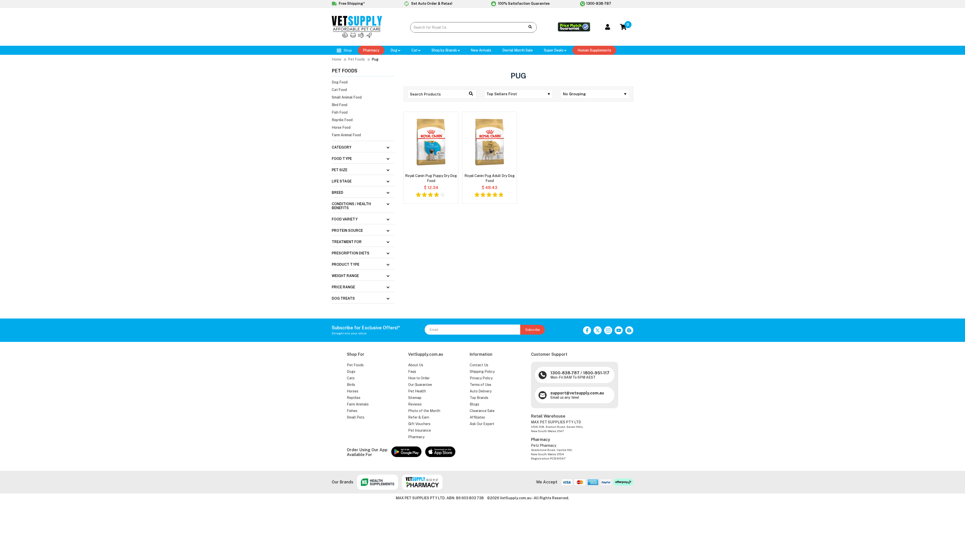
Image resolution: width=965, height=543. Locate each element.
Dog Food (340, 82)
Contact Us (479, 365)
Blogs (474, 404)
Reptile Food (342, 120)
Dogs (351, 372)
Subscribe (532, 330)
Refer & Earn (418, 417)
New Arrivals (481, 50)
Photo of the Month (424, 411)
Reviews (415, 404)
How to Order (419, 378)
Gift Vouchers (419, 424)
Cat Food (339, 90)
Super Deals (554, 50)
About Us (415, 365)
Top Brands (479, 398)
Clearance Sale (482, 411)
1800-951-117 (596, 373)
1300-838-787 (598, 4)
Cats (351, 378)
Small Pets (355, 417)
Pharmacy (371, 50)
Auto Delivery (481, 391)
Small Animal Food (347, 97)
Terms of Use (480, 385)
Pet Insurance (419, 430)
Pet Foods (356, 59)
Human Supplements (594, 50)
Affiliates (477, 417)
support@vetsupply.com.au (577, 393)
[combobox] (464, 27)
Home (336, 59)
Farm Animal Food (346, 135)
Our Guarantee (420, 385)
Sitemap (414, 398)
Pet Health (417, 391)
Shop (347, 50)
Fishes (352, 411)
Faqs (412, 372)
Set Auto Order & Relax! (431, 4)
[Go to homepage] (357, 36)
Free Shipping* (351, 4)
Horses (352, 391)
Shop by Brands (444, 50)
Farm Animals (358, 404)
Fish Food (340, 112)
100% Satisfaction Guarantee (523, 4)
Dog (394, 50)
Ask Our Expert (482, 424)
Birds (351, 385)
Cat (414, 50)
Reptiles (353, 398)
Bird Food (339, 105)
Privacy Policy (481, 378)
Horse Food (341, 127)
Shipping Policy (482, 372)
